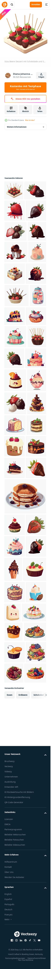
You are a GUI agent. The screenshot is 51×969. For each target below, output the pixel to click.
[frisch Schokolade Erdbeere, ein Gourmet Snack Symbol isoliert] (15, 760)
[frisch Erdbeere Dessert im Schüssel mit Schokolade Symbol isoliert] (17, 375)
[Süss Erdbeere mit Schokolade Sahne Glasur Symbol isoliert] (15, 353)
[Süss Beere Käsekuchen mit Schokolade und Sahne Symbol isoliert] (14, 616)
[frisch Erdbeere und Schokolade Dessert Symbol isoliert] (15, 681)
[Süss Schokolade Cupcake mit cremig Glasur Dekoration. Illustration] (35, 804)
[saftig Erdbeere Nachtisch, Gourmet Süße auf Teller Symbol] (15, 227)
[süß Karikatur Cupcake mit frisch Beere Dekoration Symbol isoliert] (15, 418)
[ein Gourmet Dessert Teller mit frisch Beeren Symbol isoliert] (16, 932)
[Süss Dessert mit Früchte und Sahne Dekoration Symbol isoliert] (32, 396)
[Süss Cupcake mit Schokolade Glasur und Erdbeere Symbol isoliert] (14, 913)
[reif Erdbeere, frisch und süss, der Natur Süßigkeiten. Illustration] (15, 803)
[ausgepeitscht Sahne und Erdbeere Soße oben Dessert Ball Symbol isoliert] (14, 528)
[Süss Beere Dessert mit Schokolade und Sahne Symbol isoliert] (14, 188)
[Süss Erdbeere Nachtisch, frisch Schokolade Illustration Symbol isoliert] (15, 551)
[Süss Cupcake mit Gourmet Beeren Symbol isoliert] (15, 781)
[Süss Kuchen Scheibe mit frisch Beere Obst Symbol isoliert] (15, 851)
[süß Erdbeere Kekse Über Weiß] (34, 872)
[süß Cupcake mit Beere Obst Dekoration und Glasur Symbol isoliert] (15, 439)
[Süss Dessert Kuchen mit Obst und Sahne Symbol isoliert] (15, 595)
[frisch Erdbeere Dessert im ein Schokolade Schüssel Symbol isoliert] (14, 461)
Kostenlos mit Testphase (25, 87)
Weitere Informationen (16, 125)
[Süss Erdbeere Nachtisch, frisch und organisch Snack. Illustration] (15, 207)
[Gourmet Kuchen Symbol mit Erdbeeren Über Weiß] (35, 617)
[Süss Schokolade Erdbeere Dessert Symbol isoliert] (34, 461)
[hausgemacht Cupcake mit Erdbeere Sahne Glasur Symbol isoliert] (15, 483)
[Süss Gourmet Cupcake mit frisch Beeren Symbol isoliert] (15, 952)
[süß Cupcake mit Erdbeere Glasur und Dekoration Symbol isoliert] (15, 738)
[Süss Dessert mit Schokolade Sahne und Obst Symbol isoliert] (15, 505)
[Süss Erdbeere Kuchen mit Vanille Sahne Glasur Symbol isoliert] (13, 332)
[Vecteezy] (4, 4)
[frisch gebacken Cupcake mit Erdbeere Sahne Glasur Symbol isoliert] (16, 828)
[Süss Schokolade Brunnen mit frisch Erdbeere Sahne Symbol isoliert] (14, 574)
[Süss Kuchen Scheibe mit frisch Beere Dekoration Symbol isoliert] (15, 660)
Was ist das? (30, 120)
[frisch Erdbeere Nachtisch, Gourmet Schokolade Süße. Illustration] (15, 249)
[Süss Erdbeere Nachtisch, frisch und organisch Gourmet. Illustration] (16, 270)
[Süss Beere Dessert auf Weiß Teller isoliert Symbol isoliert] (33, 332)
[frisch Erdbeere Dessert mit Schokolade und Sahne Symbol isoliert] (16, 310)
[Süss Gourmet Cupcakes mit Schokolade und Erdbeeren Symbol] (13, 397)
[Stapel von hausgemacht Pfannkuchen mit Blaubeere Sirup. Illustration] (25, 710)
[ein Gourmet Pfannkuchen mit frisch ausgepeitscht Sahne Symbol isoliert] (17, 893)
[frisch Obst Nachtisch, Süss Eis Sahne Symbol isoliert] (15, 873)
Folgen (41, 77)
